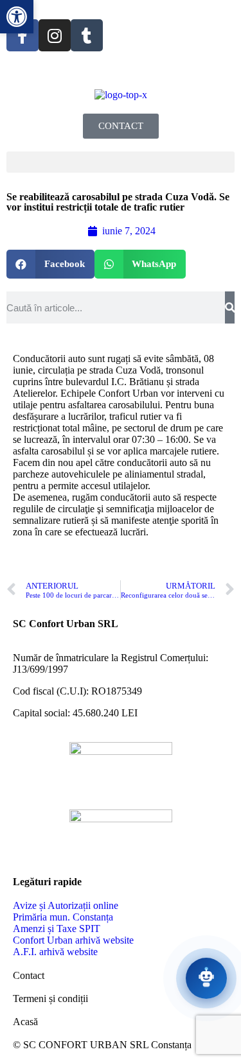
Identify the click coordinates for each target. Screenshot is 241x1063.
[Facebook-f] (22, 35)
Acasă (25, 1021)
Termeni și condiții (50, 998)
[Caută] (230, 307)
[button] (120, 162)
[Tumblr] (87, 35)
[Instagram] (55, 35)
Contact (28, 975)
